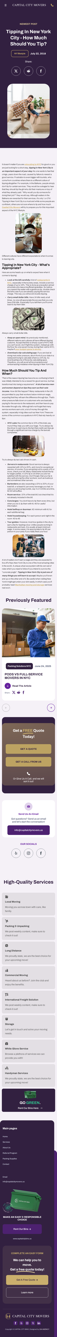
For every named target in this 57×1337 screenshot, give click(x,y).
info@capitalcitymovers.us (28, 830)
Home (5, 1137)
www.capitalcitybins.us (22, 1239)
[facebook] (23, 693)
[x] (13, 693)
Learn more (27, 1292)
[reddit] (18, 693)
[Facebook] (41, 71)
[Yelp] (16, 853)
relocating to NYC (33, 164)
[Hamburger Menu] (5, 5)
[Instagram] (28, 71)
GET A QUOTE (28, 749)
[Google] (41, 853)
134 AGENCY (44, 1329)
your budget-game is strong (28, 349)
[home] (28, 5)
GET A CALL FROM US (28, 761)
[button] (5, 5)
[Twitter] (16, 71)
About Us (6, 1148)
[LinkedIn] (39, 1323)
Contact (6, 1164)
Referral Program (10, 1153)
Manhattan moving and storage (29, 585)
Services (6, 1142)
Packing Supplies (10, 1159)
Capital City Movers (11, 207)
